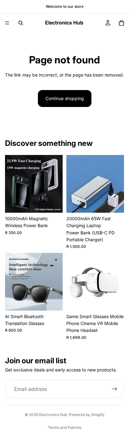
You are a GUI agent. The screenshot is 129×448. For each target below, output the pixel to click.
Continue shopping (64, 98)
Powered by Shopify (87, 414)
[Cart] (121, 23)
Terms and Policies (64, 427)
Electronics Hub (53, 414)
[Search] (21, 23)
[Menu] (7, 23)
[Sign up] (114, 389)
